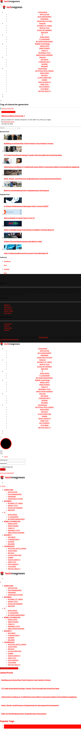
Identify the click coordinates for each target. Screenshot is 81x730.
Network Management (44, 41)
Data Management (44, 17)
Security (42, 57)
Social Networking (44, 30)
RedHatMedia (43, 337)
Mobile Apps (44, 46)
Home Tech (44, 84)
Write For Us (8, 309)
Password (3, 463)
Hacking (44, 64)
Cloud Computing (44, 78)
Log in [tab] (6, 457)
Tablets (44, 51)
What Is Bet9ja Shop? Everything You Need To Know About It (29, 230)
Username (3, 460)
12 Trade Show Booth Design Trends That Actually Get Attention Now (33, 155)
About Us (7, 305)
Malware (44, 66)
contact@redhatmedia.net (9, 339)
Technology (42, 69)
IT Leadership (44, 39)
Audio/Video (44, 73)
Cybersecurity (44, 62)
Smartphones (44, 48)
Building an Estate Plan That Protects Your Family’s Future (28, 143)
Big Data (44, 75)
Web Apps (44, 32)
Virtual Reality (44, 91)
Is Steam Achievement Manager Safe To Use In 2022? (26, 206)
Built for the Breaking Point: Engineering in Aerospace (26, 190)
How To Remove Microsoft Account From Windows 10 (26, 253)
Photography (44, 87)
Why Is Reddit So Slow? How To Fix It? (19, 218)
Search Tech (44, 28)
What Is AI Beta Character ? (13, 116)
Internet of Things (44, 26)
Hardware (44, 19)
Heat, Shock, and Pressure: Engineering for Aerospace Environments (32, 179)
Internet (42, 23)
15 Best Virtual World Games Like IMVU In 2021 (23, 241)
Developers (44, 37)
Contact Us (8, 307)
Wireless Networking (44, 55)
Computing (42, 12)
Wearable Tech (44, 53)
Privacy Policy (8, 311)
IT (42, 35)
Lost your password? (7, 473)
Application (44, 14)
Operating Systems (44, 21)
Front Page (7, 313)
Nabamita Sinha (8, 122)
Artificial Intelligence (44, 71)
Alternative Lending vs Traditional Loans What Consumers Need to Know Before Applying (41, 167)
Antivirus (44, 60)
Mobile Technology (42, 44)
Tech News (44, 89)
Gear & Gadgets (44, 82)
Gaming (44, 80)
